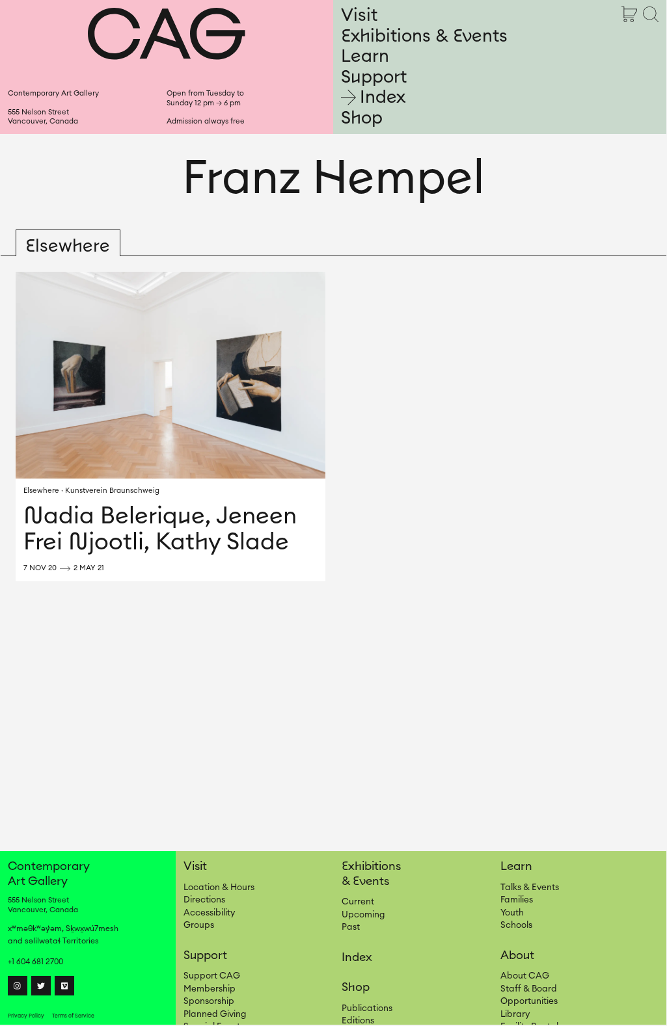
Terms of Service (73, 1016)
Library (515, 1014)
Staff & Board (528, 988)
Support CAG (212, 975)
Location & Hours (219, 887)
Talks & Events (529, 887)
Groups (199, 925)
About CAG (524, 975)
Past (351, 927)
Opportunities (529, 1001)
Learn (365, 56)
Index (382, 97)
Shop (362, 118)
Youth (512, 912)
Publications (367, 1008)
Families (516, 899)
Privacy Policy (26, 1016)
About (517, 955)
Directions (204, 899)
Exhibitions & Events (424, 36)
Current (358, 901)
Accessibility (209, 912)
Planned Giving (215, 1014)
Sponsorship (209, 1001)
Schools (516, 925)
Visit (359, 15)
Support (374, 77)
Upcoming (363, 914)
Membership (210, 988)
